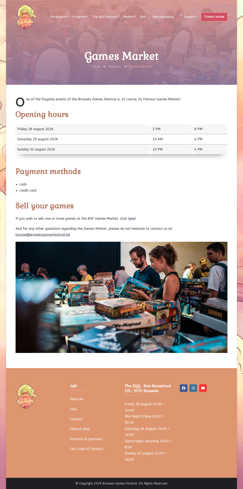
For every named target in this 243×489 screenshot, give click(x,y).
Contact (76, 419)
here (131, 218)
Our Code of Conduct (86, 449)
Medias (128, 17)
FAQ (143, 17)
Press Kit (77, 399)
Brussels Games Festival (120, 483)
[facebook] (183, 388)
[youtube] (203, 388)
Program (79, 17)
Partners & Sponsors (86, 439)
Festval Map (80, 429)
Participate (58, 17)
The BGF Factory (104, 17)
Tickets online (214, 16)
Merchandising (163, 17)
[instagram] (193, 388)
